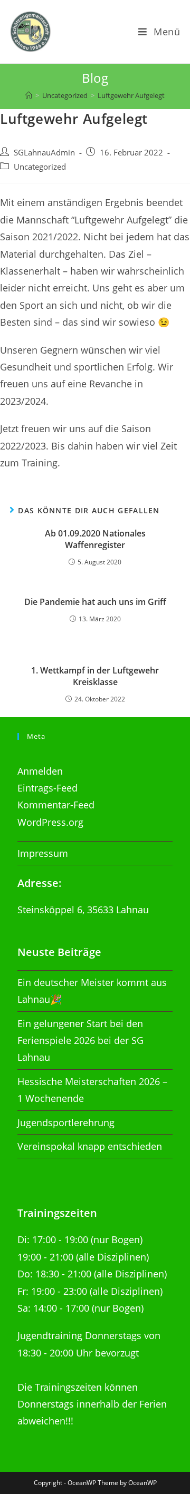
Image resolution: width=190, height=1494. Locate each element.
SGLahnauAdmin (44, 153)
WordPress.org (50, 822)
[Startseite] (28, 95)
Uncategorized (40, 167)
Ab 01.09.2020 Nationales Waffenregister (95, 539)
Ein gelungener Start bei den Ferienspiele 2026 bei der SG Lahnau (80, 1040)
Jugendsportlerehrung (66, 1122)
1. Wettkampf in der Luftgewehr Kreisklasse (95, 676)
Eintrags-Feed (47, 788)
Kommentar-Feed (55, 804)
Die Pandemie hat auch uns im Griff (95, 602)
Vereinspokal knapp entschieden (89, 1146)
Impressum (42, 853)
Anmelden (40, 771)
